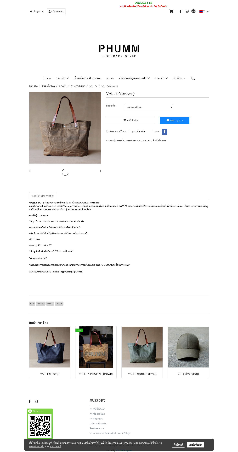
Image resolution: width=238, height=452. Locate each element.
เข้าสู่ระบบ (38, 11)
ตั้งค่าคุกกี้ (178, 444)
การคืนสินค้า (96, 418)
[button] (193, 78)
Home (47, 78)
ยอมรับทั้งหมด (195, 444)
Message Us (176, 120)
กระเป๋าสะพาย (133, 140)
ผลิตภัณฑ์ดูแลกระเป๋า (133, 78)
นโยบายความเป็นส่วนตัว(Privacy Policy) (110, 433)
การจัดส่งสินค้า (97, 413)
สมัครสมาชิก (57, 11)
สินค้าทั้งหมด (159, 140)
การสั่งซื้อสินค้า (97, 408)
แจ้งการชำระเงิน (98, 423)
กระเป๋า (61, 78)
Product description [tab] (43, 195)
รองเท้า (160, 78)
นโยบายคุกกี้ (55, 446)
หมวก (110, 78)
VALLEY (147, 140)
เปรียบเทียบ (140, 131)
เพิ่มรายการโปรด (117, 131)
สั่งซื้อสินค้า (132, 120)
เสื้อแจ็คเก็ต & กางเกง (87, 78)
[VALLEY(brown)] (65, 128)
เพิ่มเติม (177, 78)
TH (205, 11)
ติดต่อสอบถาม (97, 428)
